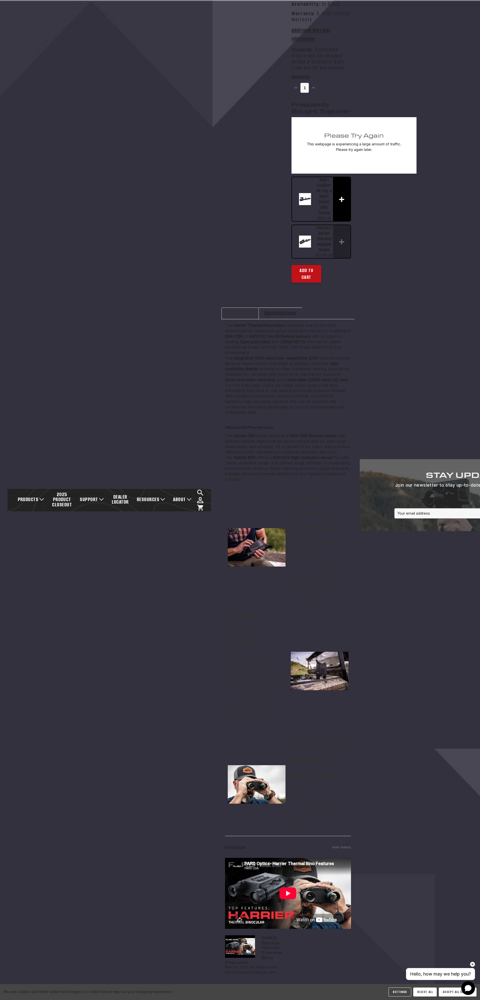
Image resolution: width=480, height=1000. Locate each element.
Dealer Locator (120, 499)
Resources (148, 499)
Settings (400, 992)
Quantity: (301, 77)
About (179, 499)
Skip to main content (240, 478)
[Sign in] (200, 500)
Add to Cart (306, 274)
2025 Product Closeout (62, 499)
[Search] (200, 493)
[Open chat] (468, 988)
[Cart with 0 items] (200, 508)
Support (89, 499)
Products (28, 499)
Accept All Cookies (457, 992)
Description (240, 313)
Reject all (425, 992)
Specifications (280, 313)
